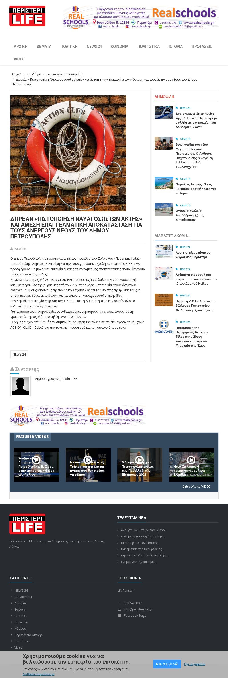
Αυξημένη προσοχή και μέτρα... (143, 536)
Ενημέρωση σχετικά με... (138, 562)
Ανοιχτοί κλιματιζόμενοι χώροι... (144, 530)
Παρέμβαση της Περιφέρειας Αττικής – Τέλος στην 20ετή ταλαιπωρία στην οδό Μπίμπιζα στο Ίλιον (192, 336)
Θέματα (44, 46)
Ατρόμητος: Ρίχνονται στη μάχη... (144, 555)
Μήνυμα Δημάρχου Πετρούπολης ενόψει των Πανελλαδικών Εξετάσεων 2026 (138, 468)
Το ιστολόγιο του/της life (64, 74)
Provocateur (23, 597)
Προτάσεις (202, 46)
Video (19, 58)
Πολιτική (69, 46)
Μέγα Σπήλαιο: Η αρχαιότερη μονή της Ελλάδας (189, 471)
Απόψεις (20, 603)
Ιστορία (176, 46)
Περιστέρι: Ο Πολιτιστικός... (140, 543)
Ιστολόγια (33, 74)
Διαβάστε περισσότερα (38, 674)
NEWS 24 (94, 46)
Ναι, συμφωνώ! (167, 664)
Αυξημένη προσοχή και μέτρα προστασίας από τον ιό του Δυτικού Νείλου (196, 278)
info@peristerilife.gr (138, 609)
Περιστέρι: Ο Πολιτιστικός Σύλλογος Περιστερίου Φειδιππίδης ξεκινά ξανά (195, 305)
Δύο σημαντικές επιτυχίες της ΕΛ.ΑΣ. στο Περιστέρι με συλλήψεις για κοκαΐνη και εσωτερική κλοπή (197, 120)
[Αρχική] (27, 15)
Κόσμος (20, 628)
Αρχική (21, 46)
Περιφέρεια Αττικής (28, 635)
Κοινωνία (119, 46)
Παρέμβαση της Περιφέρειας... (142, 549)
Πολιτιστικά (148, 46)
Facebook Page (135, 615)
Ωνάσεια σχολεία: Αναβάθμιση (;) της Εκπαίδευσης (190, 215)
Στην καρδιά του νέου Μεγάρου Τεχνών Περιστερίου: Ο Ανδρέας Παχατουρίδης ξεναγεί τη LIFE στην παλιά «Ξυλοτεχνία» (194, 155)
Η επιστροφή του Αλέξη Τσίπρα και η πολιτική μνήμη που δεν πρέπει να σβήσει (88, 468)
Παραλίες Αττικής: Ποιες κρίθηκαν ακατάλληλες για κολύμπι (196, 188)
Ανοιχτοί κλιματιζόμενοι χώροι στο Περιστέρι (193, 254)
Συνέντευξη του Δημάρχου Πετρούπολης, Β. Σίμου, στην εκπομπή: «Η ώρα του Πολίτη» (36, 466)
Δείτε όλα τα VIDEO (196, 486)
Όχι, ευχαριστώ (194, 664)
